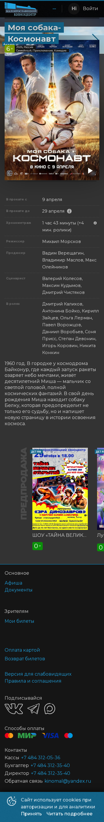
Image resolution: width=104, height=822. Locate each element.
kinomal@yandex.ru (67, 781)
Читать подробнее (69, 814)
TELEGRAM (33, 708)
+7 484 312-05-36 (40, 757)
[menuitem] (54, 8)
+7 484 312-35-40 (50, 765)
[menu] (51, 8)
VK (14, 708)
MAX (49, 708)
